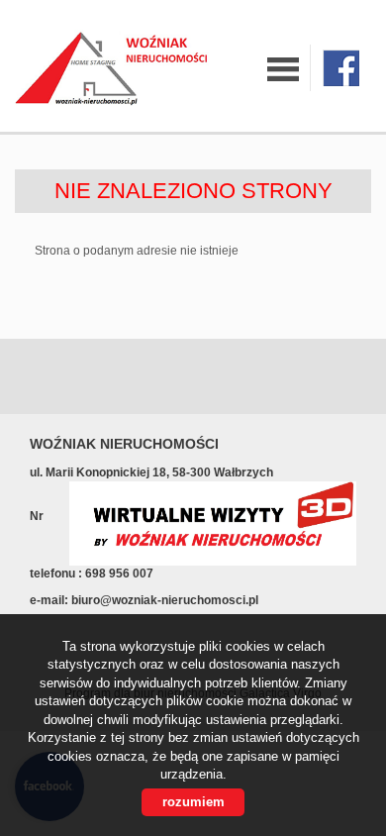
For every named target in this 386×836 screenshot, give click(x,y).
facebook (341, 68)
